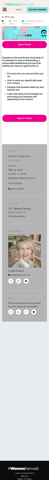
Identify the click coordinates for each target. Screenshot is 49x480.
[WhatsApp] (26, 312)
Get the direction (18, 216)
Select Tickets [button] (24, 118)
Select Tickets (24, 44)
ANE (3, 24)
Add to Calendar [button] (17, 189)
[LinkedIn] (18, 312)
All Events (9, 16)
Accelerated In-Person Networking (32, 22)
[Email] (33, 312)
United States (13, 22)
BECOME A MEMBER (37, 10)
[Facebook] (10, 312)
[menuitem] (19, 9)
